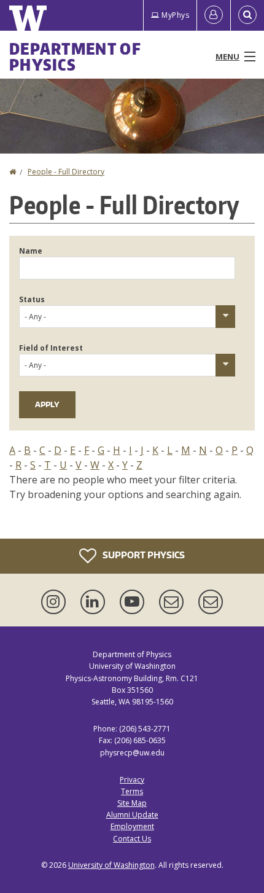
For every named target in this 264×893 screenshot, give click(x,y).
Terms (132, 791)
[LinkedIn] (95, 602)
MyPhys (175, 15)
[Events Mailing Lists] (173, 602)
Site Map (132, 803)
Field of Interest (51, 348)
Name (30, 251)
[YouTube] (134, 602)
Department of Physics (75, 56)
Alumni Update (132, 814)
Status (32, 299)
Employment (132, 826)
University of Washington (111, 865)
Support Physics (143, 555)
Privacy (132, 779)
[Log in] (213, 15)
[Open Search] (247, 15)
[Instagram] (56, 602)
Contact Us (132, 838)
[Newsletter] (210, 602)
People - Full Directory (66, 171)
